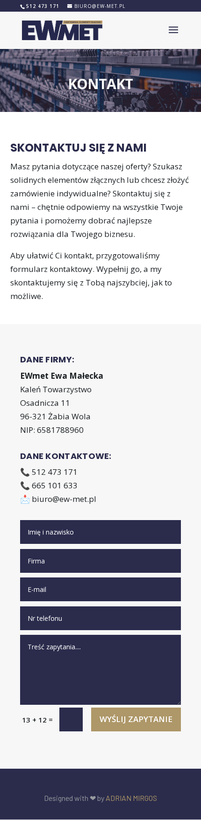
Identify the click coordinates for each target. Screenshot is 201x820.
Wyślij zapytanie (136, 719)
